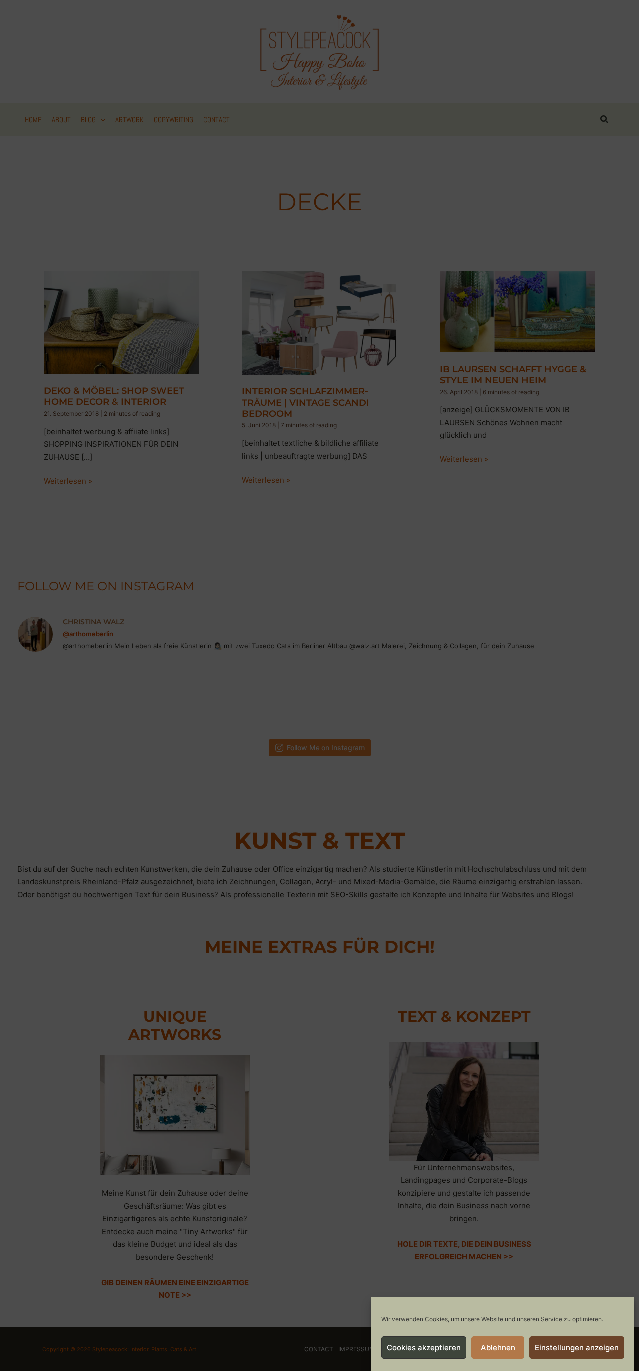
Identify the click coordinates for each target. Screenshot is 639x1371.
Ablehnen (498, 1347)
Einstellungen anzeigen (577, 1347)
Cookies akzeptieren (424, 1347)
